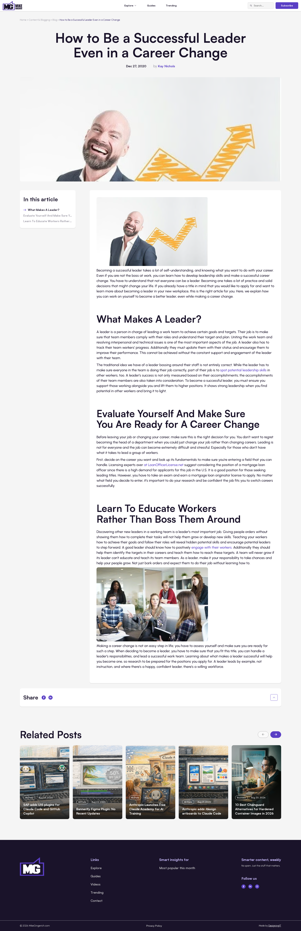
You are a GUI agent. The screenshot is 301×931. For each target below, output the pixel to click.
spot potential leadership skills (243, 370)
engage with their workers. (211, 547)
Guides (151, 5)
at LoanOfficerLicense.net (163, 465)
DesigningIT (274, 925)
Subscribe (287, 5)
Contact (96, 900)
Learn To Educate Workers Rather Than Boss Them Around (47, 221)
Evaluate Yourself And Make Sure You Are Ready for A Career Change (47, 215)
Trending (171, 5)
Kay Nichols (166, 66)
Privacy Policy (154, 925)
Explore (96, 868)
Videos (96, 884)
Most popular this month (177, 868)
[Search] (251, 5)
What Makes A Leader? (43, 210)
